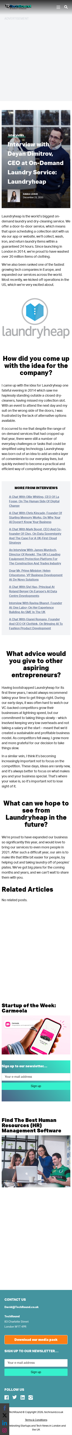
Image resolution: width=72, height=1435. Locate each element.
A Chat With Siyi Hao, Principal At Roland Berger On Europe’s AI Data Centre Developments (33, 591)
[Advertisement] (36, 60)
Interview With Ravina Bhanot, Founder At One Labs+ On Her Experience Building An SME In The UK (35, 608)
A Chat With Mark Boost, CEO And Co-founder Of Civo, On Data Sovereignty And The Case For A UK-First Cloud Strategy (35, 536)
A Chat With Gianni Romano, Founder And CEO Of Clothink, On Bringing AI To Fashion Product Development (36, 624)
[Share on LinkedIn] (4, 1423)
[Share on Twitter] (4, 1415)
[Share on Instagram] (4, 1430)
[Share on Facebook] (4, 1408)
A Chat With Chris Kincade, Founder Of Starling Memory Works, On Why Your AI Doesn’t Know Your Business (35, 518)
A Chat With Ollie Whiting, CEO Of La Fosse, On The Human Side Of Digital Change (34, 501)
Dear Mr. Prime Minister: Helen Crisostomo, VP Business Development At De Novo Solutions (36, 575)
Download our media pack (36, 1339)
